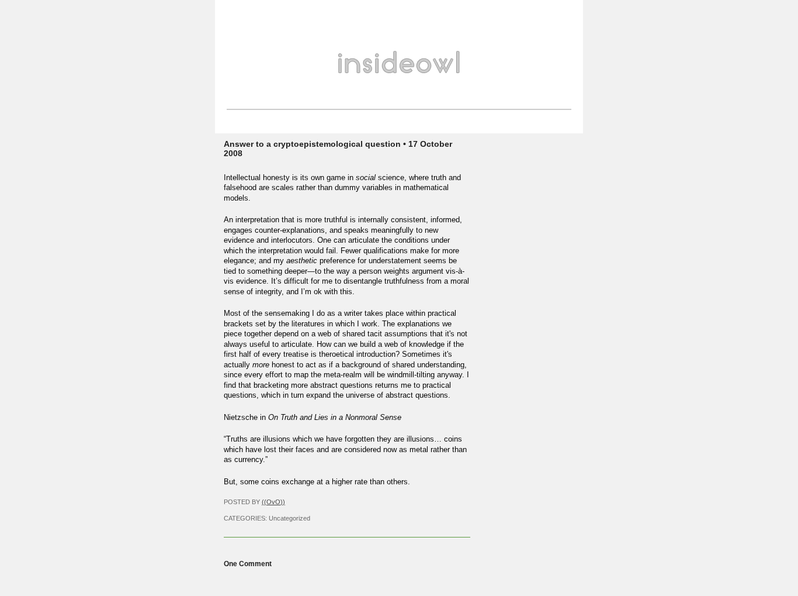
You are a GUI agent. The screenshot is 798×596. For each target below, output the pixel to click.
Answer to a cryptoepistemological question (312, 144)
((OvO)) (273, 501)
